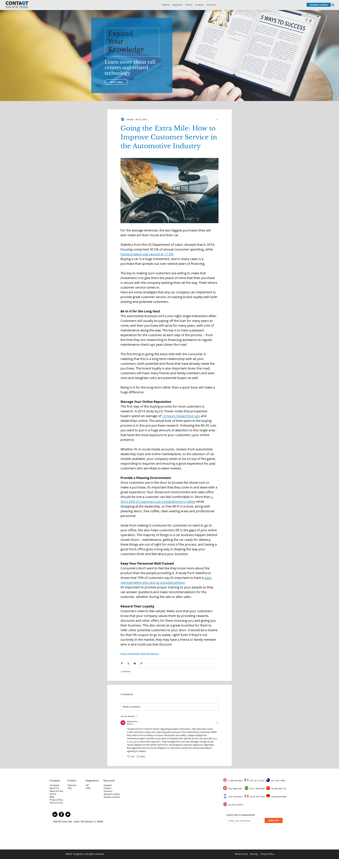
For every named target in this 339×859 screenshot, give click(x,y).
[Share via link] (141, 663)
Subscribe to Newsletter (240, 815)
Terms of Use (56, 802)
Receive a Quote (112, 797)
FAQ (70, 788)
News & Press (56, 791)
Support (108, 785)
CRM (88, 788)
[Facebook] (61, 814)
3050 (239, 780)
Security (254, 854)
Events (53, 794)
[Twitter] (67, 814)
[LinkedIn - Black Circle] (54, 814)
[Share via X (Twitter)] (128, 663)
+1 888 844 (232, 780)
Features (72, 785)
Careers (107, 788)
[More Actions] (216, 722)
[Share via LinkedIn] (134, 663)
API (87, 785)
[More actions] (216, 119)
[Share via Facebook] (122, 663)
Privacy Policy (56, 799)
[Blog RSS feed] (333, 4)
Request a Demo (112, 794)
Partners (108, 791)
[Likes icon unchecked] (128, 756)
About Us (54, 788)
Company (54, 785)
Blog (52, 796)
